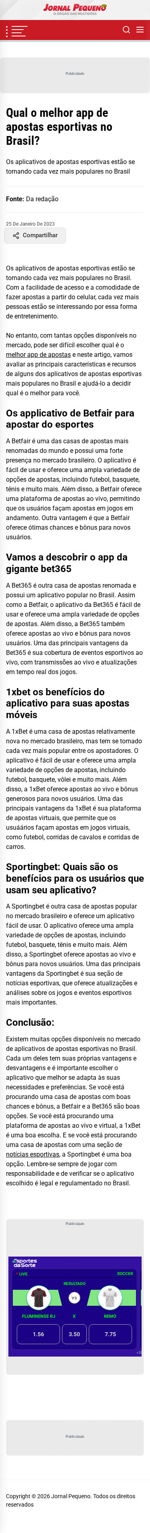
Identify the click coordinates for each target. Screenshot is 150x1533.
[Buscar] (126, 30)
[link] (75, 10)
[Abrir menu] (140, 30)
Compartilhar (40, 235)
